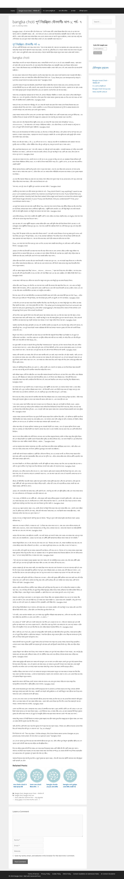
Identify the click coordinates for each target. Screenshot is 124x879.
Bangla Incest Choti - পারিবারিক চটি (34, 793)
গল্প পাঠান (73, 11)
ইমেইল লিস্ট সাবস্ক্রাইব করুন (100, 45)
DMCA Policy (67, 874)
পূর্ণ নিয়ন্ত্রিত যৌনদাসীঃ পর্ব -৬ (26, 44)
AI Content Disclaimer (108, 874)
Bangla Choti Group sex (102, 89)
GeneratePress (35, 876)
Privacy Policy (45, 874)
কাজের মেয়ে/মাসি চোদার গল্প (100, 92)
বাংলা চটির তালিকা (63, 11)
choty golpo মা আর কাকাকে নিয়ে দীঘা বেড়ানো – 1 (27, 800)
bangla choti (19, 795)
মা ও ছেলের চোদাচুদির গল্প (49, 11)
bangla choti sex (28, 795)
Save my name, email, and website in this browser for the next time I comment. (45, 856)
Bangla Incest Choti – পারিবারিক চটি (29, 11)
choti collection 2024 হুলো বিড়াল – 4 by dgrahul (29, 797)
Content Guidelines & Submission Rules (86, 874)
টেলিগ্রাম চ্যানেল (83, 11)
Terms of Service (33, 874)
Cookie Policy (56, 874)
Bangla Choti (19, 793)
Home (13, 11)
